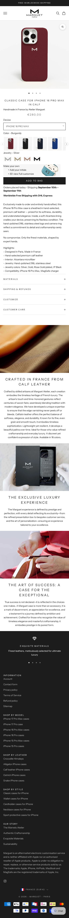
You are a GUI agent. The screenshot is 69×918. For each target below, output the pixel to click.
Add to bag (34, 180)
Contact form (10, 684)
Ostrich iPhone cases (14, 775)
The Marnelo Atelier (13, 827)
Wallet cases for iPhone (15, 798)
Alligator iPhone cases (14, 764)
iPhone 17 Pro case (13, 724)
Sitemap (7, 706)
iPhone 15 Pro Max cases (16, 740)
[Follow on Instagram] (5, 881)
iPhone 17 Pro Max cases (16, 718)
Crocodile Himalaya (13, 758)
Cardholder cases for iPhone (18, 804)
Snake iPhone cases (13, 780)
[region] (34, 647)
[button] (34, 126)
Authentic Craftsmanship (16, 833)
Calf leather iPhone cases (16, 769)
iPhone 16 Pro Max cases (16, 729)
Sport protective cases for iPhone (20, 815)
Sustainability (10, 843)
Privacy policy (10, 689)
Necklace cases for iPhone (17, 809)
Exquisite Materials (13, 838)
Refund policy (10, 700)
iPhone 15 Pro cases (13, 746)
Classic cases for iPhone (16, 793)
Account (7, 678)
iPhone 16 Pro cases (13, 735)
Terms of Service (12, 695)
